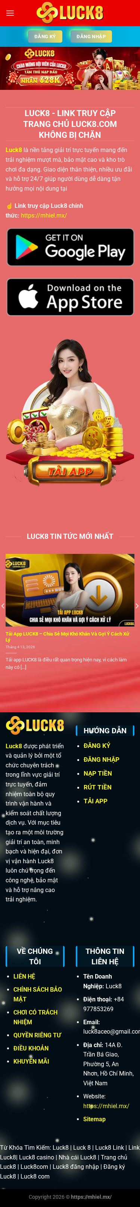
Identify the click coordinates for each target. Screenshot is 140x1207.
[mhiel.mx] (70, 13)
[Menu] (10, 13)
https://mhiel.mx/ (44, 215)
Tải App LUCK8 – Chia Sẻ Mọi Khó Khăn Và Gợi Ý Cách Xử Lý (67, 637)
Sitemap (94, 1119)
